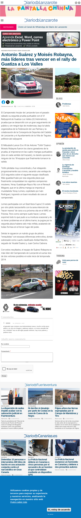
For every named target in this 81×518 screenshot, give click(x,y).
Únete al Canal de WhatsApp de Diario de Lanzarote (42, 27)
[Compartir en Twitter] (8, 103)
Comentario (5, 351)
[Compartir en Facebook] (3, 103)
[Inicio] (41, 21)
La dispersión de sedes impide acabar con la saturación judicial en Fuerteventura (12, 412)
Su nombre (5, 344)
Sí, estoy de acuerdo (59, 509)
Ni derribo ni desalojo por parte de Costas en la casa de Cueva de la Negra (40, 412)
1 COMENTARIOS (20, 106)
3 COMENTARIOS (69, 418)
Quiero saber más (18, 502)
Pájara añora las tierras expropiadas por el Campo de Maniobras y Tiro (66, 412)
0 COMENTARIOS (14, 418)
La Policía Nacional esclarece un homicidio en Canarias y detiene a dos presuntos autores (66, 463)
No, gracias (50, 514)
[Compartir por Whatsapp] (12, 103)
